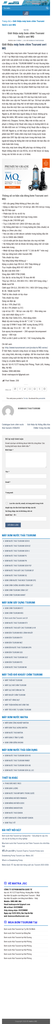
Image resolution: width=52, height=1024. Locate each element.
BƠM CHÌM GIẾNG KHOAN (14, 743)
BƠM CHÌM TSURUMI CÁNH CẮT (16, 590)
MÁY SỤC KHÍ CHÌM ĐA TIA (15, 690)
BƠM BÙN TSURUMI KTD (13, 662)
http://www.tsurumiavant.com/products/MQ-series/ (26, 347)
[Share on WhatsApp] (15, 389)
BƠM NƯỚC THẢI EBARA (14, 813)
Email (7, 482)
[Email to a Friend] (30, 389)
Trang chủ (6, 21)
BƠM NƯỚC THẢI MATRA (14, 733)
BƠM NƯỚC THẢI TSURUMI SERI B (17, 541)
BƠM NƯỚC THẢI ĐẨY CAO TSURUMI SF (19, 570)
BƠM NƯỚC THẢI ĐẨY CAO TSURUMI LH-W (20, 628)
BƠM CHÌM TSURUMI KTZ (14, 608)
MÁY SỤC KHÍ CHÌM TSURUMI (15, 685)
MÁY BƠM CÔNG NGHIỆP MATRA (17, 723)
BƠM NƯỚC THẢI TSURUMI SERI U (17, 551)
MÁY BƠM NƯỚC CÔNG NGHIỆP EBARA (19, 818)
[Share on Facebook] (20, 389)
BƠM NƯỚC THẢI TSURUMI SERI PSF (18, 566)
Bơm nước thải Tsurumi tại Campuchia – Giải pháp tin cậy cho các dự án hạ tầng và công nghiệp (25, 837)
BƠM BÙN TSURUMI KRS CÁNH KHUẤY (19, 633)
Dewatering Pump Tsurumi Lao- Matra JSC (18, 856)
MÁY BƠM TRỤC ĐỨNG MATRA (16, 728)
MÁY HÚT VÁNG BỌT (12, 700)
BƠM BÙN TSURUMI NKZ (14, 643)
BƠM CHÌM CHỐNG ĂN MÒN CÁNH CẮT (19, 585)
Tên (7, 472)
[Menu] (26, 13)
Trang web (9, 493)
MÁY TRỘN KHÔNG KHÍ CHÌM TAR (17, 705)
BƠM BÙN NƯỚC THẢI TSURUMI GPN (18, 647)
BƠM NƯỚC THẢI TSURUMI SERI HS (18, 756)
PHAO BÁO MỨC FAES (13, 783)
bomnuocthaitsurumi (36, 40)
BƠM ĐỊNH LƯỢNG (11, 788)
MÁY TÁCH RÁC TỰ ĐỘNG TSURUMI (18, 710)
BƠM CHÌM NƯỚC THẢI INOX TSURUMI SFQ (20, 580)
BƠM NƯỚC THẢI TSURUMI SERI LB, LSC (19, 770)
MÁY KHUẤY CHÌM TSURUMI (15, 695)
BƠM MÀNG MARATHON (14, 808)
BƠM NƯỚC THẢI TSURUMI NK (16, 667)
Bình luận (9, 450)
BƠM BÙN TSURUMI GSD (14, 652)
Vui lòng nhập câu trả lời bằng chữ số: (18, 511)
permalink (42, 398)
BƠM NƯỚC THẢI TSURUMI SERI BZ (18, 546)
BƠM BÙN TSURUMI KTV (13, 638)
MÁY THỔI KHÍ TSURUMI (13, 680)
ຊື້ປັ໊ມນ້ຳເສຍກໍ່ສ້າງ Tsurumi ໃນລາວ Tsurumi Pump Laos (23, 851)
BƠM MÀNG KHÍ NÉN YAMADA (16, 798)
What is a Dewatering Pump (12, 860)
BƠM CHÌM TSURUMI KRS (14, 613)
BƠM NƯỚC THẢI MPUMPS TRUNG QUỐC (20, 793)
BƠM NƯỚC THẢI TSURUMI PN (16, 561)
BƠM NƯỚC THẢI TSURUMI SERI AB (18, 765)
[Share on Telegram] (44, 389)
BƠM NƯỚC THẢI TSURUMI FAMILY (17, 761)
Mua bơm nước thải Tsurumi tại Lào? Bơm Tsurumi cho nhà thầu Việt (25, 844)
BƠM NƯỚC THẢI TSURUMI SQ (16, 575)
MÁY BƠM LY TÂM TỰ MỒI (14, 738)
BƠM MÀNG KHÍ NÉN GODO (14, 803)
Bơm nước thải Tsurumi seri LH (16, 618)
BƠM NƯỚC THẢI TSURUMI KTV (16, 623)
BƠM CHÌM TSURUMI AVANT (15, 595)
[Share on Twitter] (25, 389)
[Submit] (47, 8)
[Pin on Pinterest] (35, 389)
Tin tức (26, 30)
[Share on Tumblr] (39, 389)
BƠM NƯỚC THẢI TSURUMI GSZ (16, 657)
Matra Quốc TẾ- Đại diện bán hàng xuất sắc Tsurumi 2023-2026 (25, 865)
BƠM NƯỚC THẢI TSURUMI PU (16, 556)
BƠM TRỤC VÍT (10, 823)
